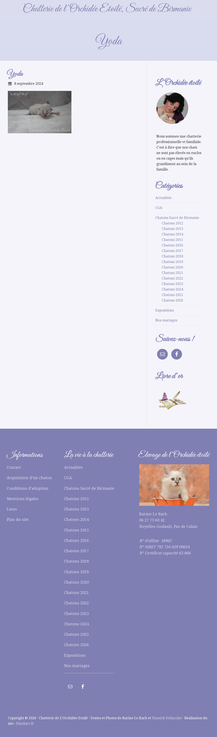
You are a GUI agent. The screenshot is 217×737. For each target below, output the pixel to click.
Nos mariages (166, 320)
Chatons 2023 (172, 284)
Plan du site (18, 519)
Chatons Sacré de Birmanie (177, 218)
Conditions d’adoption (27, 488)
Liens (12, 509)
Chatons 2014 (172, 234)
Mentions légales (23, 498)
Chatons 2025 (172, 295)
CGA (158, 208)
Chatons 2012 (172, 223)
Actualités (163, 198)
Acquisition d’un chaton (29, 478)
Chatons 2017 (172, 251)
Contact (14, 467)
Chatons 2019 (172, 262)
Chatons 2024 (172, 289)
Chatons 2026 (172, 300)
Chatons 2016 (172, 245)
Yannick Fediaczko (167, 718)
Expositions (164, 310)
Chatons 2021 (172, 273)
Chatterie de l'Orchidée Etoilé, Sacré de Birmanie (107, 9)
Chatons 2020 (172, 267)
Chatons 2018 (172, 256)
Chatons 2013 (172, 229)
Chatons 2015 (172, 240)
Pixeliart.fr (25, 724)
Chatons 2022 (172, 278)
